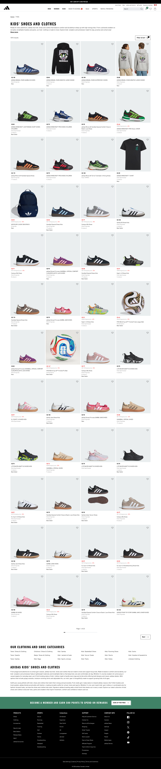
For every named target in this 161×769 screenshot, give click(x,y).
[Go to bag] (155, 9)
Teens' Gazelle (15, 655)
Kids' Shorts (109, 655)
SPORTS (95, 9)
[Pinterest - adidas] (137, 732)
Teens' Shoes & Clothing (18, 651)
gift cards (139, 5)
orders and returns (131, 5)
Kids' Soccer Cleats (87, 655)
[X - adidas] (137, 727)
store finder (118, 5)
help (123, 5)
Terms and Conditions (92, 761)
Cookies (73, 761)
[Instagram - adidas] (137, 722)
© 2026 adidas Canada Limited (80, 766)
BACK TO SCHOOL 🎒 (76, 9)
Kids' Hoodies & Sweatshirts (137, 655)
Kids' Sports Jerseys (64, 659)
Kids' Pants (85, 659)
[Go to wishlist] (150, 9)
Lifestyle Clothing (134, 659)
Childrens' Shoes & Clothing (43, 651)
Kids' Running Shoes (111, 651)
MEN (49, 9)
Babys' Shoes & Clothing (42, 655)
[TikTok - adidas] (137, 737)
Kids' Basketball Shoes (88, 651)
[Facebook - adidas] (137, 717)
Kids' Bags (37, 659)
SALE (87, 9)
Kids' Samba (62, 651)
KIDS (64, 9)
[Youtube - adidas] (137, 742)
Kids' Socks (132, 651)
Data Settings (67, 761)
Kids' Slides (108, 659)
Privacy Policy (81, 761)
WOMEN (56, 9)
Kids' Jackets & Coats (65, 655)
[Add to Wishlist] (42, 44)
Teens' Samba (14, 659)
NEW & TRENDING (107, 9)
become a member (148, 5)
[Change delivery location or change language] (155, 5)
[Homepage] (7, 8)
